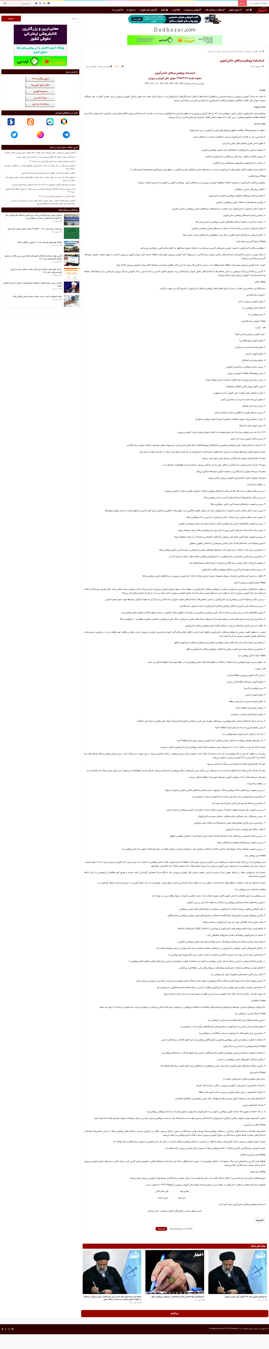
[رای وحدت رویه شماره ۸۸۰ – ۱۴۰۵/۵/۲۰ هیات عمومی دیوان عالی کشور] (71, 233)
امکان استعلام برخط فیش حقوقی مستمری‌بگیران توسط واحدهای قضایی (48, 173)
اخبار (175, 10)
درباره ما (130, 10)
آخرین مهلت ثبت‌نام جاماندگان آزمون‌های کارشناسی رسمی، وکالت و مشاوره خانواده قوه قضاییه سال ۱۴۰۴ (40, 190)
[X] (44, 3)
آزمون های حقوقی (148, 10)
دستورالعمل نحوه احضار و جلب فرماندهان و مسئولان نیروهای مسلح (178, 1296)
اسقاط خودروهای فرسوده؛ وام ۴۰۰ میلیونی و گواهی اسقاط (40, 242)
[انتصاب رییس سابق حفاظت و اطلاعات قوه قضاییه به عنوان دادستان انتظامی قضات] (71, 287)
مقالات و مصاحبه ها (215, 10)
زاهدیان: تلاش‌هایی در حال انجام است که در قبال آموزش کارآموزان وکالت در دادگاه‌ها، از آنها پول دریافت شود (39, 167)
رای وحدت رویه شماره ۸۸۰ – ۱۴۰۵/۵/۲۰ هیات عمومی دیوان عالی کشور (35, 228)
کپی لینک (161, 1228)
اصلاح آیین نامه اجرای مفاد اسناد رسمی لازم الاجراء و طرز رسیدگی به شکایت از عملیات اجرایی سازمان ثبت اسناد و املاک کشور (112, 1298)
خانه (248, 10)
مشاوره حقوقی (234, 10)
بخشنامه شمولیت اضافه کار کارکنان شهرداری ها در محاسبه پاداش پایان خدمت (45, 157)
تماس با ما (116, 10)
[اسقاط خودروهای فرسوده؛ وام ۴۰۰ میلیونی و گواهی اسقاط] (71, 247)
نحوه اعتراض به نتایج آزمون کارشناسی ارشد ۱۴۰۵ (57, 196)
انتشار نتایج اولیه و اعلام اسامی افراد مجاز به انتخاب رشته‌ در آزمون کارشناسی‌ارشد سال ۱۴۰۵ (36, 271)
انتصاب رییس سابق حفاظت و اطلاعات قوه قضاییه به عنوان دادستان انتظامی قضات (32, 284)
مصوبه (259, 1220)
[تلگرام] (36, 3)
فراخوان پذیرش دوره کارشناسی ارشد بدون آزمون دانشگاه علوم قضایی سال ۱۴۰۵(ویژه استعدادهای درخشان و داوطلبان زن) (33, 217)
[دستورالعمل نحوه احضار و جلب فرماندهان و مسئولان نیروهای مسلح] (174, 1272)
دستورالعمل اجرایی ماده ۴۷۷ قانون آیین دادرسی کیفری (246, 1296)
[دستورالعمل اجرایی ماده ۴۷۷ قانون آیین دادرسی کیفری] (237, 1272)
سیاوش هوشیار (253, 1328)
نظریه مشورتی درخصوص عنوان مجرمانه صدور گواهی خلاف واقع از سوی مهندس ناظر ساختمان (40, 152)
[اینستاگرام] (40, 3)
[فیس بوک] (49, 3)
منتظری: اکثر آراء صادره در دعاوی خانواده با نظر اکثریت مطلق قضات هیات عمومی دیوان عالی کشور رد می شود (40, 179)
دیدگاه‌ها (175, 1313)
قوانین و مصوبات (192, 10)
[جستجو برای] (5, 3)
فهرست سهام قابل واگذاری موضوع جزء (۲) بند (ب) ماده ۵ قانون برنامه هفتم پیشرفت (43, 184)
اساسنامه (239, 51)
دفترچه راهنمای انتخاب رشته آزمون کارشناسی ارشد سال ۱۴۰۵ (52, 161)
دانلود (163, 10)
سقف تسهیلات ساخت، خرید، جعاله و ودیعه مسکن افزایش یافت (37, 296)
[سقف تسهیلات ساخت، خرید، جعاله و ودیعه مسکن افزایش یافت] (71, 301)
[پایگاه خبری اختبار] (262, 10)
